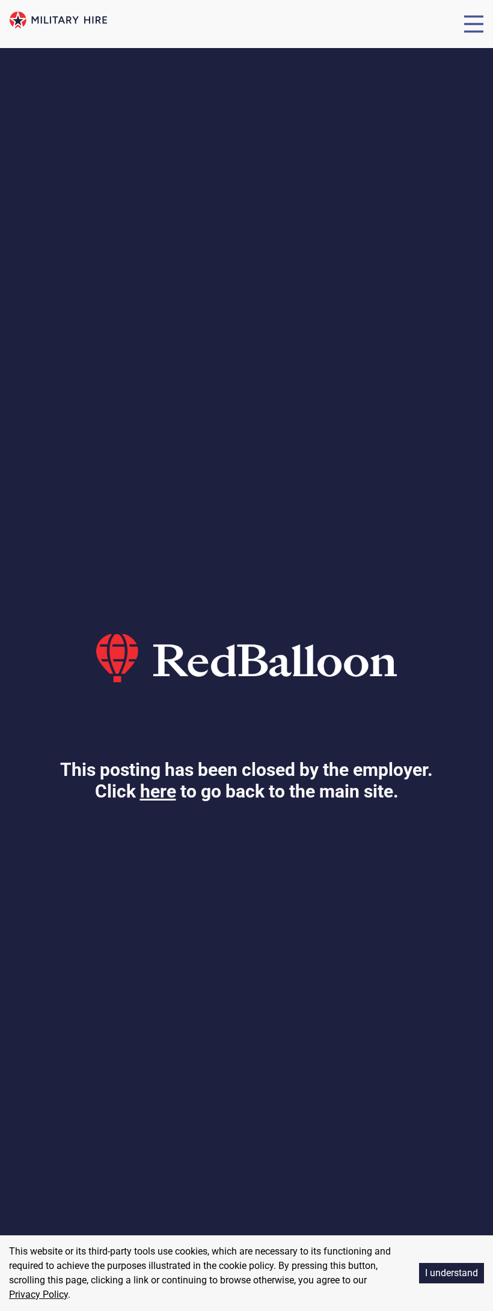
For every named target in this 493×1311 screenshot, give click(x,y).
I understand (451, 1273)
